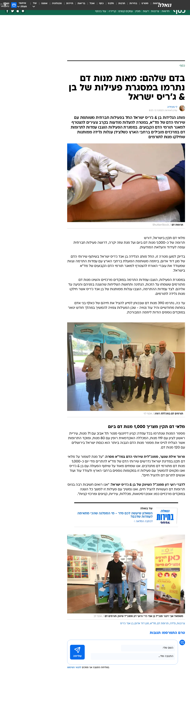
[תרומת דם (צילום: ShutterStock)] (126, 185)
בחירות (133, 3)
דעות (146, 11)
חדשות (165, 11)
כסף (101, 3)
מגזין (137, 11)
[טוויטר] (12, 11)
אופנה (44, 3)
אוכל (92, 3)
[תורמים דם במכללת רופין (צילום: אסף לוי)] (126, 369)
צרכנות (155, 11)
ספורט (145, 3)
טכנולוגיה (57, 3)
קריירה (112, 11)
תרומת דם (163, 623)
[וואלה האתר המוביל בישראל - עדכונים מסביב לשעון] (164, 5)
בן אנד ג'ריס (126, 623)
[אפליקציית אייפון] (17, 11)
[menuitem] (142, 5)
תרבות (121, 3)
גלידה (173, 623)
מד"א (153, 623)
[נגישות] (5, 5)
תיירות (69, 3)
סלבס (111, 3)
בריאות (81, 3)
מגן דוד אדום (142, 623)
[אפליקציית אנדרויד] (23, 11)
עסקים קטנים (125, 11)
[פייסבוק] (7, 11)
